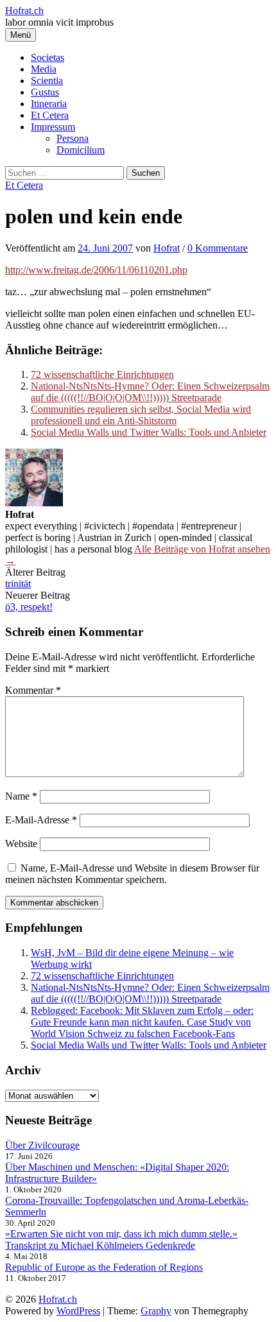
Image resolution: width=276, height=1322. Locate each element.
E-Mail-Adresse (41, 819)
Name (21, 796)
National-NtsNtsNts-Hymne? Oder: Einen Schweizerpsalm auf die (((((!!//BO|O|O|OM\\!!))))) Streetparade (150, 392)
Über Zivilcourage (42, 1145)
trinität (18, 583)
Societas (47, 57)
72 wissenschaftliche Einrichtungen (102, 374)
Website (21, 843)
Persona (72, 138)
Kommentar (33, 690)
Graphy (156, 1310)
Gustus (45, 92)
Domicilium (80, 149)
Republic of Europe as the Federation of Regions (104, 1267)
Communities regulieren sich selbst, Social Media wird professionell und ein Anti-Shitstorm (141, 415)
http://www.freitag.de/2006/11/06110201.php (96, 269)
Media (43, 69)
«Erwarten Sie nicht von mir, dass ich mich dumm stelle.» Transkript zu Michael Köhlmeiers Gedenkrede (121, 1239)
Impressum (53, 126)
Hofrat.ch (24, 10)
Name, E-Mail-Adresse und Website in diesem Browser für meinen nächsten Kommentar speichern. (132, 874)
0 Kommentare (217, 248)
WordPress (78, 1310)
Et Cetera (50, 115)
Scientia (47, 80)
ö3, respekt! (29, 606)
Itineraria (49, 103)
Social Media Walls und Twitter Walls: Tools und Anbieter (148, 432)
